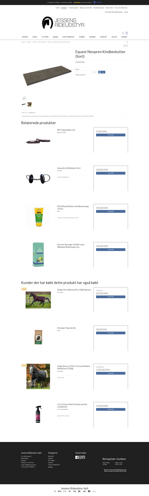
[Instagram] (80, 458)
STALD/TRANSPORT (54, 464)
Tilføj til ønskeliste (80, 75)
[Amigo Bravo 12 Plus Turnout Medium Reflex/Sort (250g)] (38, 381)
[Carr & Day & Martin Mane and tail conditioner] (38, 419)
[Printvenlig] (127, 42)
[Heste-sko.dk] (83, 458)
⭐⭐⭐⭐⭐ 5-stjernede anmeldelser (83, 2)
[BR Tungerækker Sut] (38, 145)
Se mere (50, 467)
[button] (124, 46)
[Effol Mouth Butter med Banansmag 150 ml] (38, 221)
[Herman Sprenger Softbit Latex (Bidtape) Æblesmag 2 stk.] (38, 259)
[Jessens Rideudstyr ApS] (74, 23)
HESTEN (50, 462)
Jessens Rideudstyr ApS (74, 488)
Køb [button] (103, 72)
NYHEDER (51, 456)
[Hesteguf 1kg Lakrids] (38, 343)
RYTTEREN (51, 460)
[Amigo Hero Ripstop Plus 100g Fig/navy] (38, 304)
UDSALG (50, 458)
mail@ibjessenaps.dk (30, 464)
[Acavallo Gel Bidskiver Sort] (38, 183)
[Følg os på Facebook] (76, 458)
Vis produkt (111, 135)
